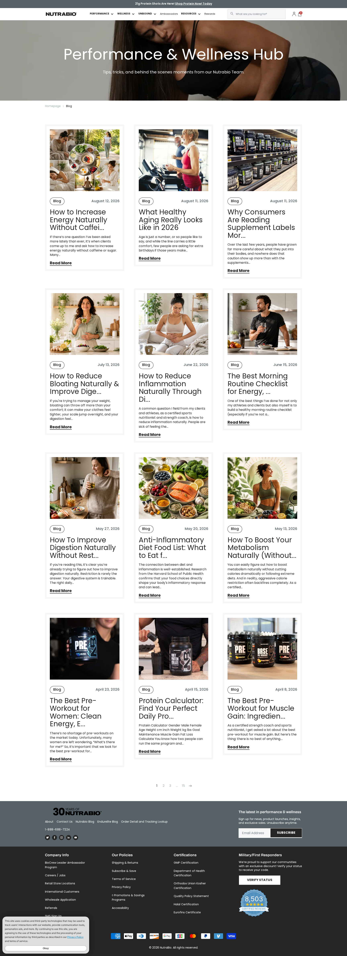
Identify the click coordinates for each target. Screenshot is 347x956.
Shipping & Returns (125, 863)
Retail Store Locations (60, 883)
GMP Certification (186, 863)
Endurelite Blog (107, 822)
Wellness (123, 14)
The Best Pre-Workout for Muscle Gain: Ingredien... (261, 708)
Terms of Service (124, 879)
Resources (188, 14)
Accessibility (120, 908)
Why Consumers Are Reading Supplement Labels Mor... (261, 223)
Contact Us (64, 822)
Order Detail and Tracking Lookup (144, 822)
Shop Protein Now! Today (193, 4)
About (49, 822)
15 (183, 785)
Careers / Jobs (55, 875)
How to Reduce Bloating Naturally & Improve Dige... (84, 384)
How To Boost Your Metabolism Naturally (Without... (262, 547)
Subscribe (286, 833)
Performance (99, 14)
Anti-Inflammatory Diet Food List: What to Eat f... (172, 547)
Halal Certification (186, 904)
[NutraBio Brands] (75, 812)
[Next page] (190, 785)
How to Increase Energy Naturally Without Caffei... (78, 220)
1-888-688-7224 (57, 829)
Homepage (53, 106)
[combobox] (257, 14)
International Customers (62, 892)
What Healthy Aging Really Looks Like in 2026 (171, 220)
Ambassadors (169, 13)
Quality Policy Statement (191, 896)
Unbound (145, 14)
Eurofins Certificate (187, 912)
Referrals (51, 908)
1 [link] (156, 785)
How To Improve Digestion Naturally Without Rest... (83, 547)
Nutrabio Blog (85, 822)
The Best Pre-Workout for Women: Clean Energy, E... (76, 712)
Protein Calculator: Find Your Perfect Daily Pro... (171, 708)
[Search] (232, 13)
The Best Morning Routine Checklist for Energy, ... (258, 384)
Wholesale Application (60, 900)
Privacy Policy (121, 887)
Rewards (209, 13)
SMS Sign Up (53, 916)
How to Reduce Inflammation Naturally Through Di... (170, 387)
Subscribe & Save (124, 871)
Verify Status (259, 880)
